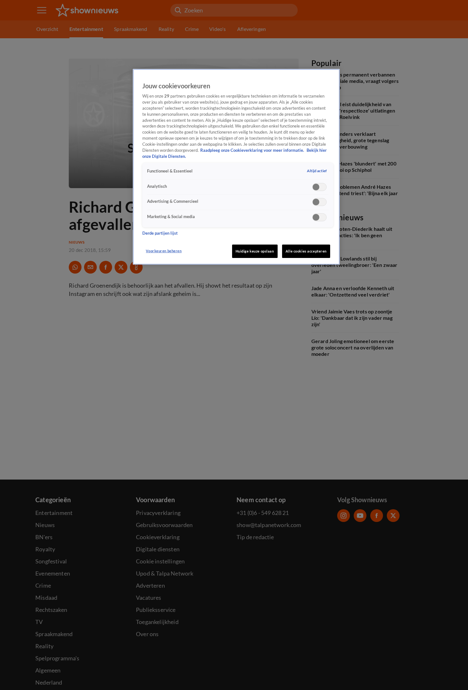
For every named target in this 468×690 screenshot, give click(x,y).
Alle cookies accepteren (306, 251)
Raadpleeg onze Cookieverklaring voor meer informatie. (252, 150)
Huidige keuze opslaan (255, 251)
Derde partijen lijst (160, 233)
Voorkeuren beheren (163, 251)
